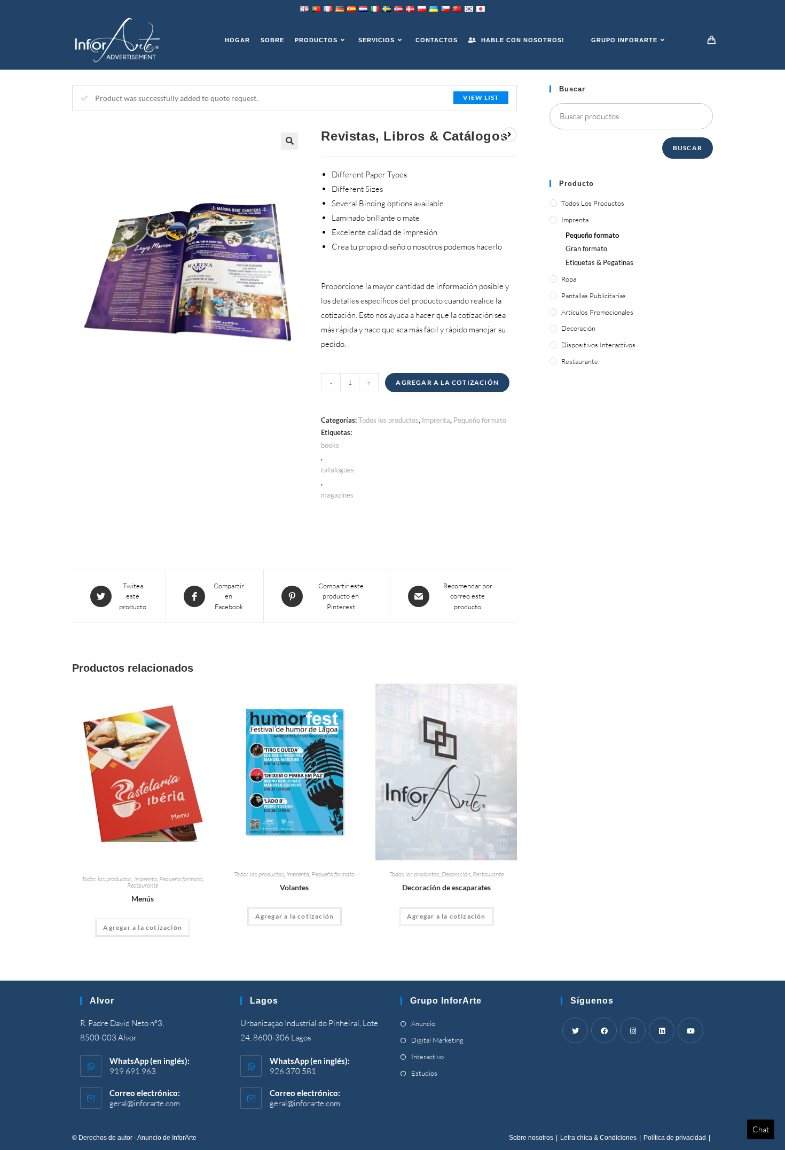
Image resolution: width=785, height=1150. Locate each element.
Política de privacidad (674, 1137)
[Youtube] (690, 1030)
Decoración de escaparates (446, 887)
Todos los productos (388, 420)
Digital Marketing (437, 1040)
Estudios (424, 1073)
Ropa (568, 279)
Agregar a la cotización (447, 382)
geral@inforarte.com (144, 1103)
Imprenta (436, 420)
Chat (760, 1129)
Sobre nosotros (531, 1137)
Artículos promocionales (597, 312)
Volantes (294, 887)
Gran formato (586, 248)
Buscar (687, 148)
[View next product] (509, 134)
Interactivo (427, 1056)
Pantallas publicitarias (593, 295)
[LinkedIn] (661, 1030)
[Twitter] (575, 1030)
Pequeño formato (479, 420)
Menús (142, 898)
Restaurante (142, 885)
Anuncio (423, 1023)
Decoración (456, 874)
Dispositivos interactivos (598, 344)
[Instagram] (633, 1030)
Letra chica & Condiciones (598, 1137)
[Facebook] (604, 1030)
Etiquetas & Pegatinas (599, 262)
